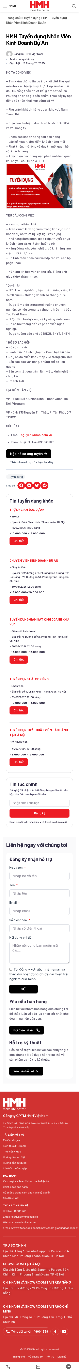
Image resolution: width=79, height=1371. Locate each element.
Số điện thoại (18, 920)
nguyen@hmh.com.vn (36, 435)
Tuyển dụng (31, 17)
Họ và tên (16, 867)
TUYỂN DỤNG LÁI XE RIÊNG (29, 679)
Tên (12, 885)
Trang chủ (13, 17)
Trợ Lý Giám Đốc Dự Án (27, 509)
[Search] (74, 6)
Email (13, 902)
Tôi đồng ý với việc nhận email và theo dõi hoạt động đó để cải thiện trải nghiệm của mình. (38, 974)
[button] (28, 453)
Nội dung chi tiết (20, 937)
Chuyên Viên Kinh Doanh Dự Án (34, 560)
